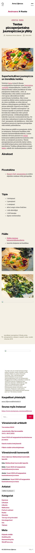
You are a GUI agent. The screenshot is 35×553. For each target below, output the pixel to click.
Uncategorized (7, 520)
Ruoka (21, 20)
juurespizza (14, 335)
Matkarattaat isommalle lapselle (16, 463)
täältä (4, 148)
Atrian (25, 136)
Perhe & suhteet (7, 510)
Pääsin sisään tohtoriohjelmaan (13, 447)
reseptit (21, 337)
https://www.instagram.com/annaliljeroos (17, 411)
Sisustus (5, 515)
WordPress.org (7, 542)
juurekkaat (7, 335)
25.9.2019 (28, 35)
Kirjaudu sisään (7, 534)
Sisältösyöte (6, 537)
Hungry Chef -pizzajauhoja (16, 174)
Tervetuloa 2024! (8, 427)
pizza (25, 335)
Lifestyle (14, 20)
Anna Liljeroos (17, 3)
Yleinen (4, 525)
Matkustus (5, 507)
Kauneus (5, 500)
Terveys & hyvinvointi (9, 517)
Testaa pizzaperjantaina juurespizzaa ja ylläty (17, 27)
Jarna (10, 83)
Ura (3, 522)
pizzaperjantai (8, 337)
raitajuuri (16, 337)
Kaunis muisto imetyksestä (11, 443)
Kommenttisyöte (8, 539)
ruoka (26, 337)
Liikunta (4, 505)
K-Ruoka (21, 335)
